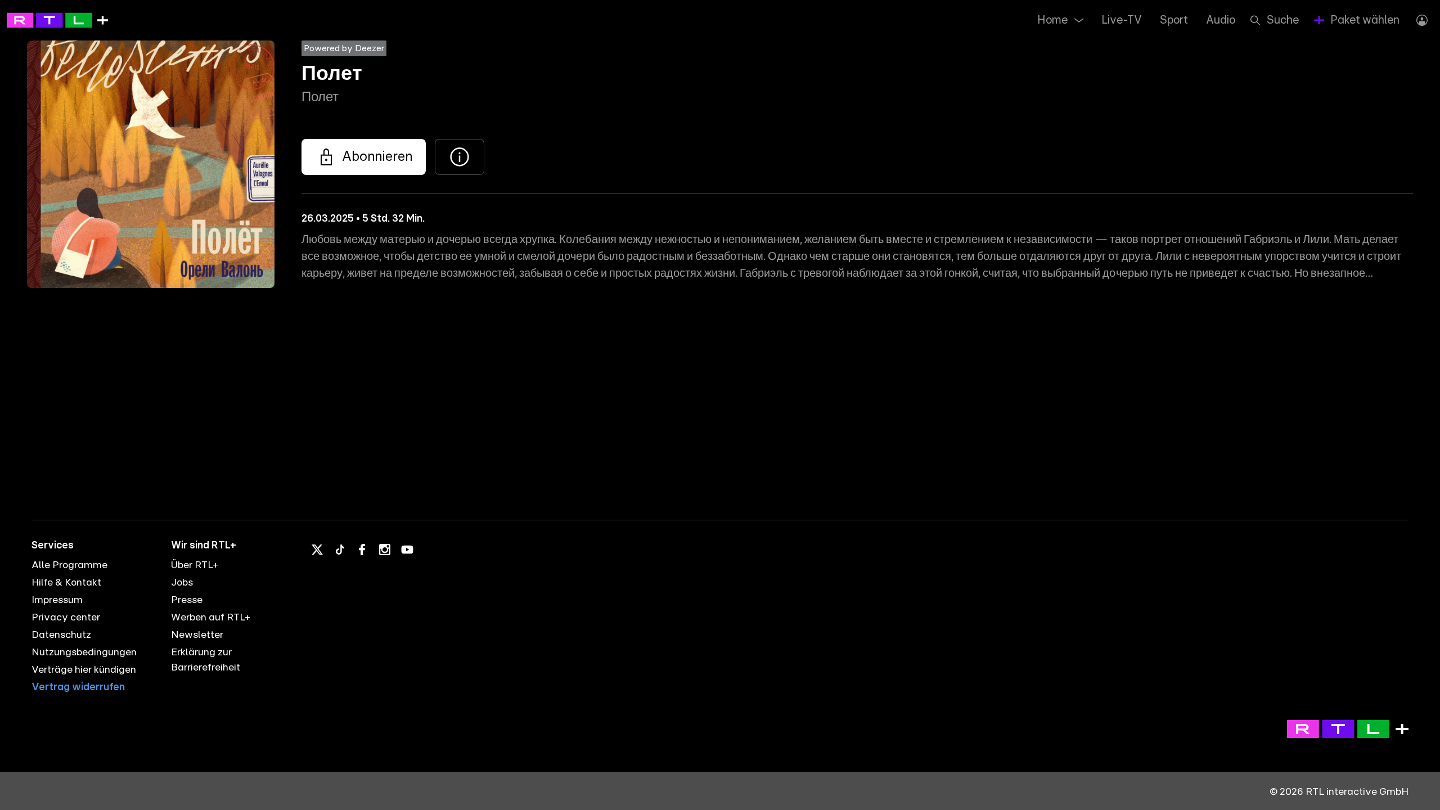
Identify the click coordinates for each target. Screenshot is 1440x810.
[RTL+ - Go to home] (57, 19)
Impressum (57, 600)
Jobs (182, 583)
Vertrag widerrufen (78, 687)
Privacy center (66, 618)
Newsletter (197, 635)
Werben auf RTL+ (210, 618)
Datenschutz (61, 635)
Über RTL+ (194, 565)
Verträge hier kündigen (84, 670)
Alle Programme (69, 565)
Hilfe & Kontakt (66, 583)
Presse (186, 600)
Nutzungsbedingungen (84, 652)
